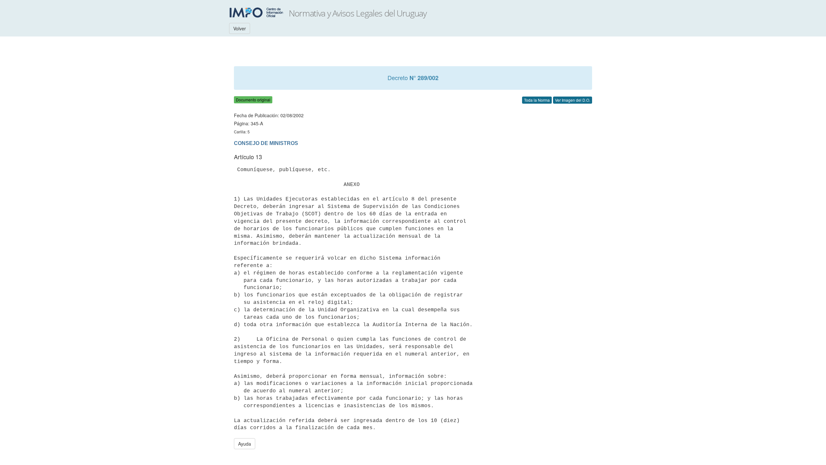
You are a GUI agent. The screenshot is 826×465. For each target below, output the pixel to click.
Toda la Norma (537, 100)
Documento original (253, 99)
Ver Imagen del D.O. (572, 100)
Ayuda (244, 443)
